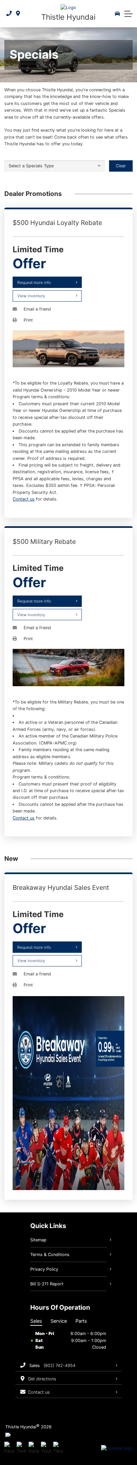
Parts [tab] (81, 1321)
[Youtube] (46, 1448)
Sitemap (38, 1239)
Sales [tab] (36, 1321)
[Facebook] (9, 1448)
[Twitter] (22, 1448)
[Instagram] (34, 1448)
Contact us (24, 499)
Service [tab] (59, 1321)
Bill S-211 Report (47, 1283)
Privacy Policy (44, 1269)
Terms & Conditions (49, 1254)
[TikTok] (58, 1448)
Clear (121, 165)
